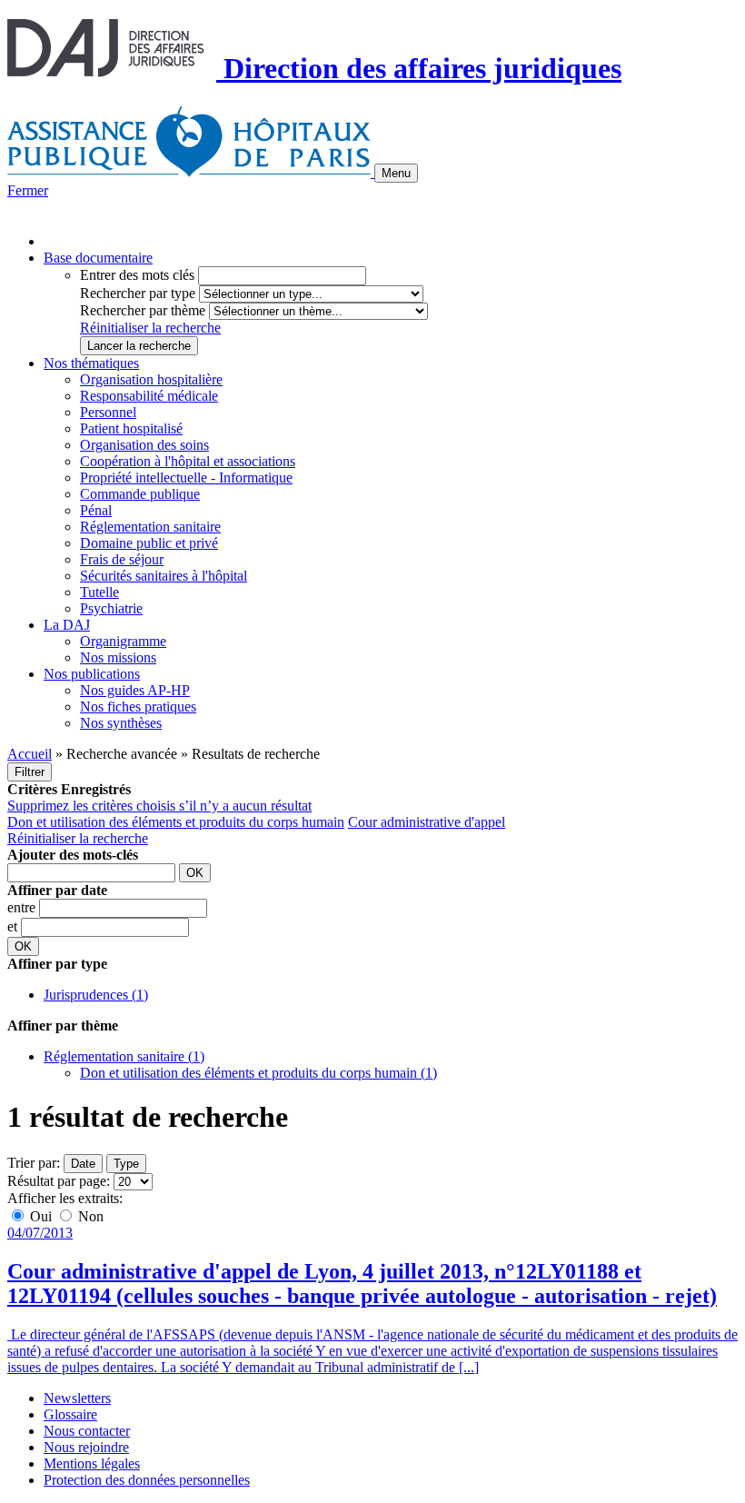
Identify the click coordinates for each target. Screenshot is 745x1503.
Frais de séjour (122, 559)
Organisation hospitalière (151, 379)
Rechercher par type (137, 293)
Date (83, 1163)
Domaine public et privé (149, 543)
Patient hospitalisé (131, 428)
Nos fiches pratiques (138, 706)
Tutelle (99, 592)
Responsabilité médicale (149, 395)
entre (23, 907)
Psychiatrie (111, 608)
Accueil (29, 753)
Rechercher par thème (142, 310)
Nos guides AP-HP (135, 690)
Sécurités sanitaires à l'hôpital (163, 575)
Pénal (96, 510)
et (14, 926)
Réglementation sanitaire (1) (124, 1056)
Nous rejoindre (86, 1447)
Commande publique (140, 494)
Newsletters (77, 1398)
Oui (40, 1216)
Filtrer (30, 772)
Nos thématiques (91, 363)
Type (126, 1163)
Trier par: (33, 1162)
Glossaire (70, 1414)
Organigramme (123, 641)
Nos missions (118, 657)
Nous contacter (87, 1430)
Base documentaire (98, 257)
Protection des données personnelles (147, 1480)
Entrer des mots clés (137, 275)
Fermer (27, 190)
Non (89, 1216)
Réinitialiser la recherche (150, 327)
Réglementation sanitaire (150, 526)
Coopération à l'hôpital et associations (187, 461)
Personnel (108, 412)
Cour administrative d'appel (426, 822)
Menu (396, 173)
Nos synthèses (121, 723)
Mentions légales (92, 1463)
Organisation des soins (144, 445)
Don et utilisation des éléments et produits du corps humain (175, 822)
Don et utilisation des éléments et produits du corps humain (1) (258, 1072)
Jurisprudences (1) (96, 994)
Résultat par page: (58, 1181)
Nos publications (92, 674)
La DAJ (67, 624)
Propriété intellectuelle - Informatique (186, 477)
